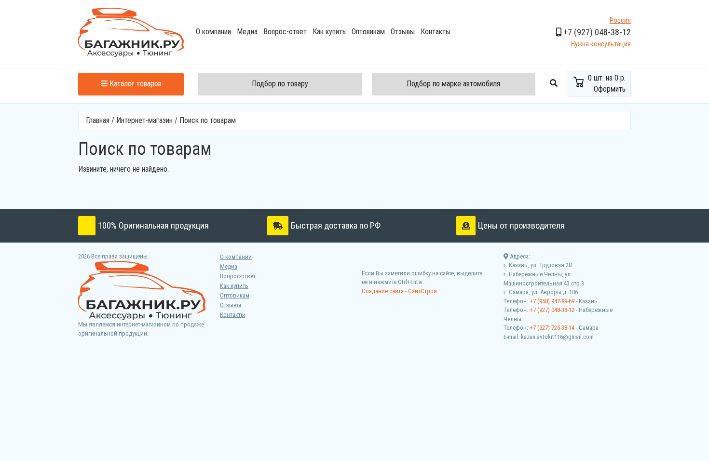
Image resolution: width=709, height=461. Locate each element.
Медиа (247, 31)
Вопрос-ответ (285, 31)
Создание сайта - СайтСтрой (399, 291)
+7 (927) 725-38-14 (552, 327)
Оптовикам (368, 31)
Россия (620, 20)
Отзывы (403, 31)
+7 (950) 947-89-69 (552, 301)
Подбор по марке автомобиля (453, 83)
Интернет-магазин (144, 120)
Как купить (329, 31)
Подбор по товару (280, 83)
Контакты (435, 31)
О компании (213, 31)
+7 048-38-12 (596, 32)
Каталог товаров (135, 83)
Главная (97, 120)
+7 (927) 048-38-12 (552, 309)
